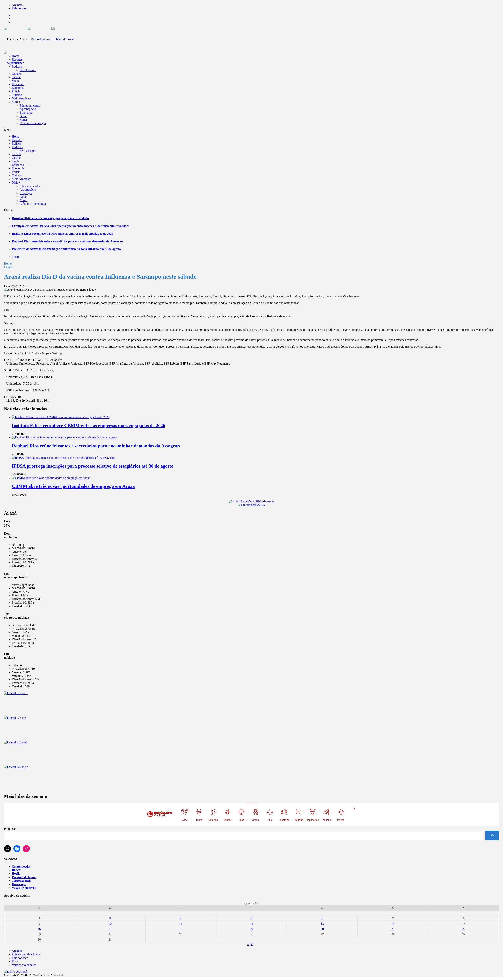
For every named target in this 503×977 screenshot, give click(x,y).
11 (180, 923)
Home (8, 263)
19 (251, 929)
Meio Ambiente (21, 98)
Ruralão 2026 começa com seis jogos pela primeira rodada (50, 218)
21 (393, 929)
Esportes (17, 59)
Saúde (15, 80)
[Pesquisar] (492, 835)
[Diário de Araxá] (51, 39)
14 (393, 923)
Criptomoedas (21, 866)
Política (16, 63)
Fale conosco (20, 8)
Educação (18, 84)
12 (251, 923)
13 (322, 923)
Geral (23, 116)
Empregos (26, 112)
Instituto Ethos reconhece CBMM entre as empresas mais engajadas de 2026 (62, 233)
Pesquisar (10, 828)
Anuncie (17, 4)
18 (180, 929)
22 (463, 929)
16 (39, 929)
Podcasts (17, 66)
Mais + (16, 102)
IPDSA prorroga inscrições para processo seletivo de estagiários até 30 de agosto (92, 466)
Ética (15, 961)
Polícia (16, 91)
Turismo (17, 95)
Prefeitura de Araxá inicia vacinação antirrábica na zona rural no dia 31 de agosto (66, 249)
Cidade (16, 77)
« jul (250, 944)
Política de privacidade (26, 954)
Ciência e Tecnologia (33, 123)
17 (110, 929)
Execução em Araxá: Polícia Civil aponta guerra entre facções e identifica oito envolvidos (70, 226)
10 (110, 923)
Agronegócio (28, 109)
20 (322, 929)
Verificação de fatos (24, 965)
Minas (23, 119)
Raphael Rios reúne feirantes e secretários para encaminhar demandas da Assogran (67, 241)
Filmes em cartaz (30, 105)
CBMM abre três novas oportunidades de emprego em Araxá (73, 486)
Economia (18, 87)
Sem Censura (28, 70)
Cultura (16, 73)
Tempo (16, 256)
